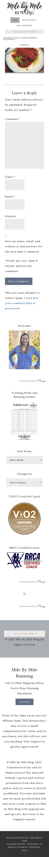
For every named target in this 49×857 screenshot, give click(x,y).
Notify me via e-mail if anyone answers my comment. (21, 266)
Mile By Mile (24, 8)
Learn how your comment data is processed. (22, 303)
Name (10, 176)
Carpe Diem (33, 844)
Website (10, 216)
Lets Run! (24, 702)
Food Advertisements (27, 381)
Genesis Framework (18, 847)
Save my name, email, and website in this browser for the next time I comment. (23, 246)
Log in (24, 850)
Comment (13, 119)
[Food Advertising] (24, 594)
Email (10, 196)
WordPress (35, 847)
